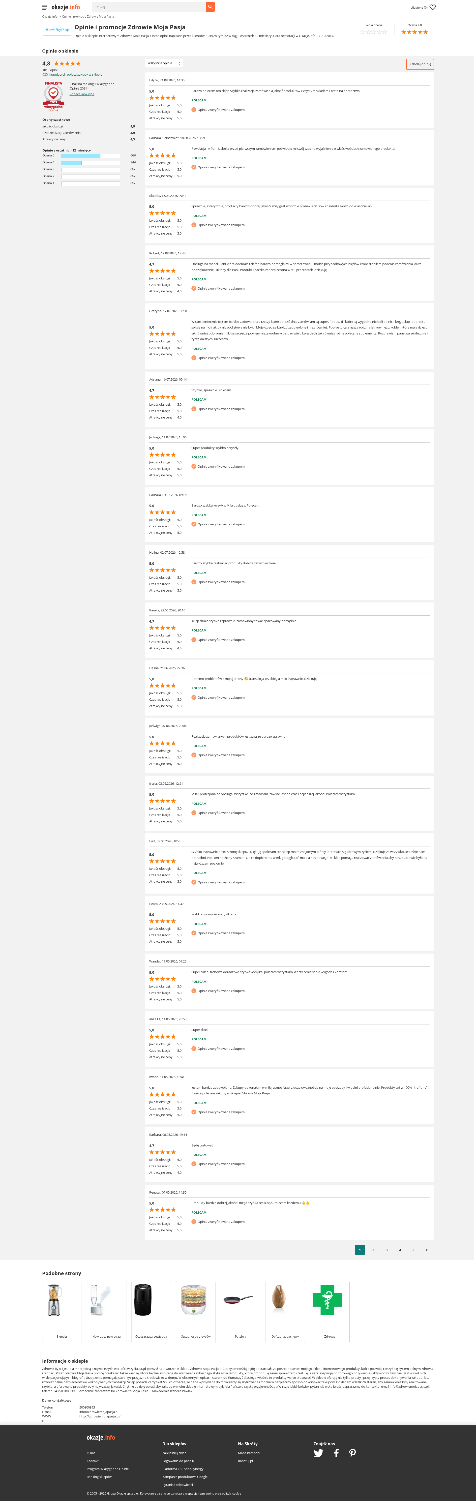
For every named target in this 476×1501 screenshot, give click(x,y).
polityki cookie (231, 1493)
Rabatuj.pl (245, 1461)
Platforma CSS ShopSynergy (183, 1469)
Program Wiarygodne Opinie (108, 1469)
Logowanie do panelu (178, 1461)
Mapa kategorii (249, 1453)
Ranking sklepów (99, 1476)
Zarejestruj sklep (174, 1453)
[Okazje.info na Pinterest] (352, 1453)
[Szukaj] (152, 4)
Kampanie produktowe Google (185, 1476)
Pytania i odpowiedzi (177, 1484)
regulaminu (206, 1493)
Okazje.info (50, 16)
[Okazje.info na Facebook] (336, 1453)
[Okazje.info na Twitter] (319, 1453)
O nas (91, 1453)
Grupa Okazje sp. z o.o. (123, 1493)
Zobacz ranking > (82, 94)
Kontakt (93, 1461)
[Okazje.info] (67, 7)
